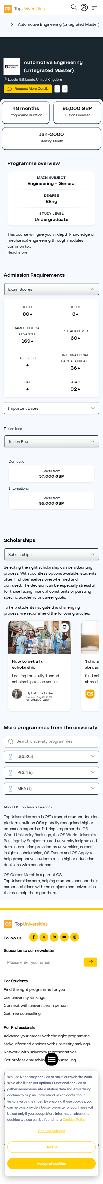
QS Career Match (19, 874)
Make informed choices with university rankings (47, 1044)
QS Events (53, 852)
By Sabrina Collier (40, 693)
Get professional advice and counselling (40, 1060)
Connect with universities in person (36, 1005)
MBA (25, 788)
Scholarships (20, 554)
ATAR (75, 382)
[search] (73, 7)
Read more (18, 252)
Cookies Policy (74, 1119)
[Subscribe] (90, 962)
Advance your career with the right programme (47, 1036)
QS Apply (80, 852)
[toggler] (94, 6)
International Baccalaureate (75, 358)
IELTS (75, 307)
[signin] (84, 6)
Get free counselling (22, 1013)
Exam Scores (20, 289)
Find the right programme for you (34, 989)
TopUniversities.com (22, 816)
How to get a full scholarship (29, 664)
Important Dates (23, 408)
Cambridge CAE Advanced (28, 331)
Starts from (51, 471)
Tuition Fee (18, 441)
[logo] (24, 6)
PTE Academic (75, 331)
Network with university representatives (40, 1052)
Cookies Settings (51, 1131)
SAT (27, 382)
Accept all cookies (51, 1163)
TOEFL (27, 307)
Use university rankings (24, 997)
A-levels (28, 358)
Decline (52, 1147)
